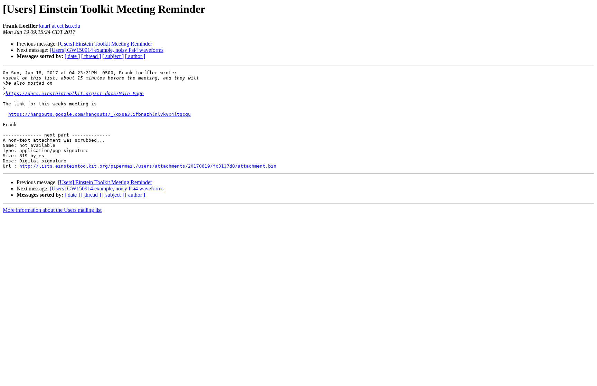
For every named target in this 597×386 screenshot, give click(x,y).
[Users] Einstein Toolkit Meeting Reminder (105, 44)
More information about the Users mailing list (52, 210)
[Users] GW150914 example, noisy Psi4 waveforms (106, 50)
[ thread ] (91, 56)
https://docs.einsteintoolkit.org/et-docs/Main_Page (75, 93)
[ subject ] (113, 56)
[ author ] (135, 56)
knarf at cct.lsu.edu (59, 26)
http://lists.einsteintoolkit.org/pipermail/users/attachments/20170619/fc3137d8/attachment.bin (147, 166)
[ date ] (72, 56)
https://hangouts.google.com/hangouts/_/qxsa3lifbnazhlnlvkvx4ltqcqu (99, 114)
